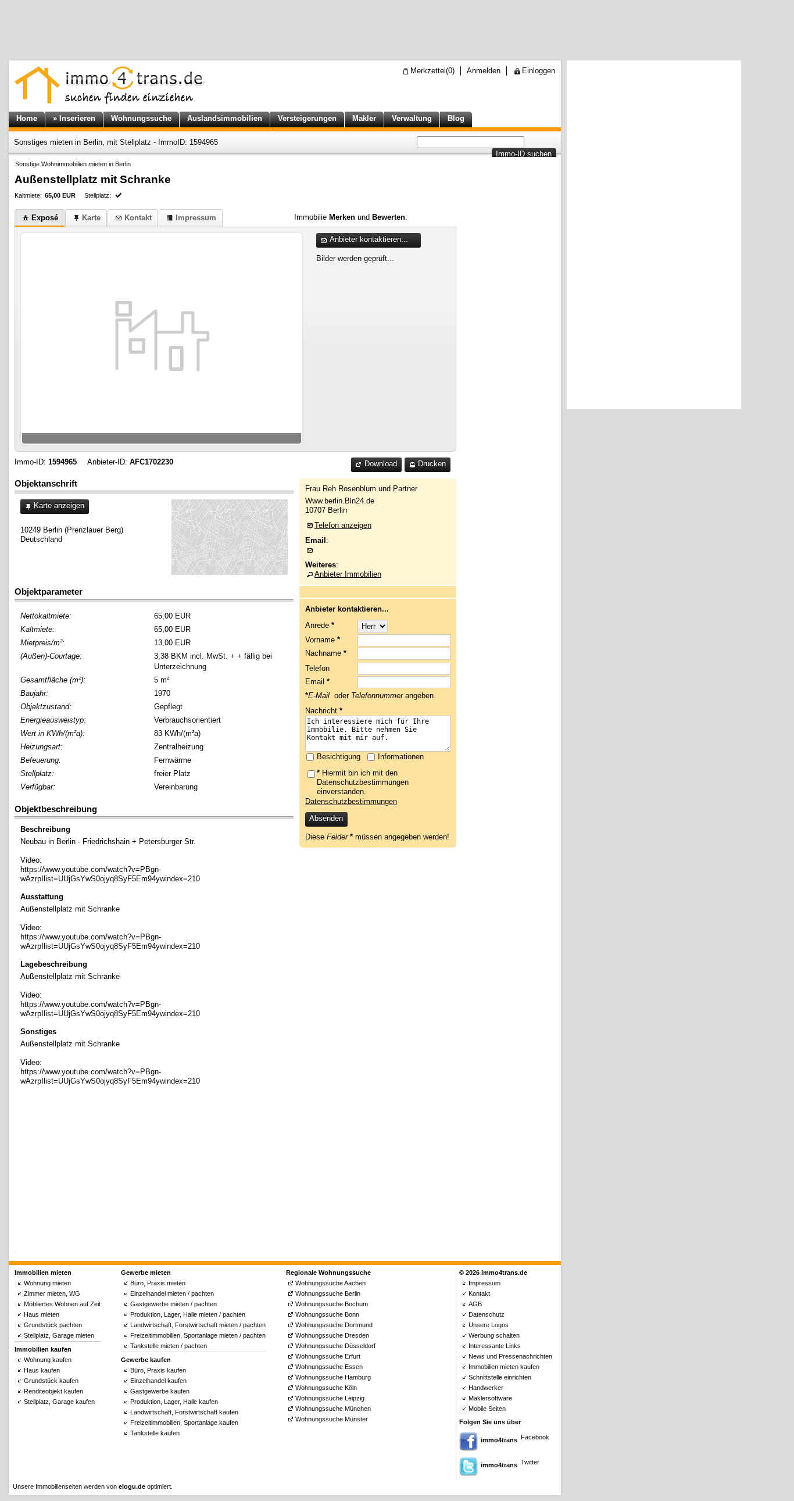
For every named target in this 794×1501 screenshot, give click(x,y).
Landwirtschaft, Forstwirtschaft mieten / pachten (198, 1324)
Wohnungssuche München (333, 1408)
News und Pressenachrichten (510, 1356)
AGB (475, 1303)
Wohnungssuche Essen (329, 1366)
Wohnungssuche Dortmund (334, 1324)
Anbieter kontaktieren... (369, 239)
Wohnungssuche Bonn (327, 1314)
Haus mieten (41, 1314)
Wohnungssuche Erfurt (327, 1356)
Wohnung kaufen (47, 1359)
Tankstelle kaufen (155, 1432)
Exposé (44, 217)
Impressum (196, 217)
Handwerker (485, 1387)
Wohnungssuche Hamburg (333, 1377)
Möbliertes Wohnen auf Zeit (62, 1303)
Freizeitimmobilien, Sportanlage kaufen (184, 1422)
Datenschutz (486, 1314)
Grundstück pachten (53, 1324)
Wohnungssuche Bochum (331, 1303)
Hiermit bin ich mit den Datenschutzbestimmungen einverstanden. (363, 782)
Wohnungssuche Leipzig (329, 1398)
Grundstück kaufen (51, 1380)
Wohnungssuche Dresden (332, 1335)
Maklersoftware (490, 1398)
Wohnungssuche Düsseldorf (335, 1345)
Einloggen (538, 70)
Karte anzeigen (59, 505)
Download (380, 463)
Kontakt (138, 217)
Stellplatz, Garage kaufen (59, 1401)
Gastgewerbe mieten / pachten (173, 1303)
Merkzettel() (432, 70)
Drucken (432, 463)
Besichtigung (338, 756)
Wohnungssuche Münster (331, 1419)
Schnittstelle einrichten (499, 1377)
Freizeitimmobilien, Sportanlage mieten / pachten (198, 1335)
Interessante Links (494, 1345)
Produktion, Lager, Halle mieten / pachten (187, 1314)
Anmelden (483, 70)
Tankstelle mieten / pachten (168, 1345)
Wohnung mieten (47, 1283)
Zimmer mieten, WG (52, 1293)
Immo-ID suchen (524, 153)
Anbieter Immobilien (347, 574)
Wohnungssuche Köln (326, 1387)
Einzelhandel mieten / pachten (172, 1293)
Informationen (401, 756)
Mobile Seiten (487, 1408)
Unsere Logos (488, 1324)
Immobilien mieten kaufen (503, 1366)
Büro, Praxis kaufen (158, 1370)
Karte (91, 217)
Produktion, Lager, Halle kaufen (174, 1401)
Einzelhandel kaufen (158, 1380)
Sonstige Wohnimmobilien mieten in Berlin (73, 163)
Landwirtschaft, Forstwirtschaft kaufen (184, 1412)
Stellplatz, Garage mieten (59, 1335)
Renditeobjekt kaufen (53, 1391)
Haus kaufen (42, 1370)
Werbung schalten (494, 1335)
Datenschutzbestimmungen (351, 801)
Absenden (326, 818)
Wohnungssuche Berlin (327, 1293)
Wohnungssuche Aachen (330, 1283)
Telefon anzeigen (342, 525)
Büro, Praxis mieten (157, 1283)
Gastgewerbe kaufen (159, 1391)
